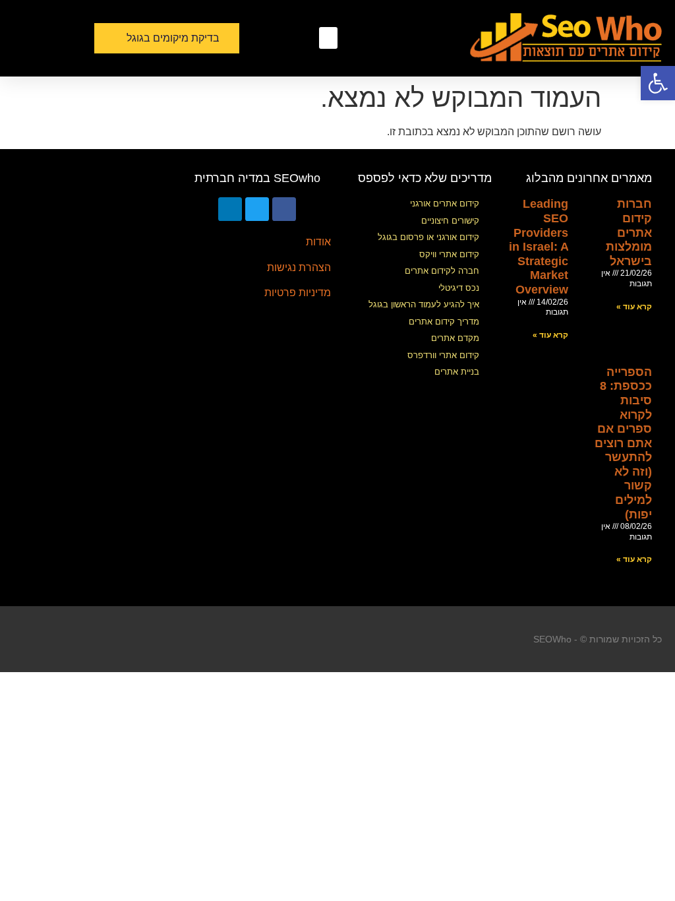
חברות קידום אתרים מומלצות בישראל (629, 232)
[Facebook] (284, 209)
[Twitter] (257, 209)
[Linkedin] (230, 209)
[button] (328, 38)
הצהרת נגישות (299, 267)
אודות (318, 241)
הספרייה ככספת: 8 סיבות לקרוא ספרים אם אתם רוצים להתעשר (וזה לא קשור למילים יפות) (623, 443)
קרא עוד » (634, 306)
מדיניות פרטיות (297, 292)
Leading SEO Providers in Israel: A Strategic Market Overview (538, 246)
